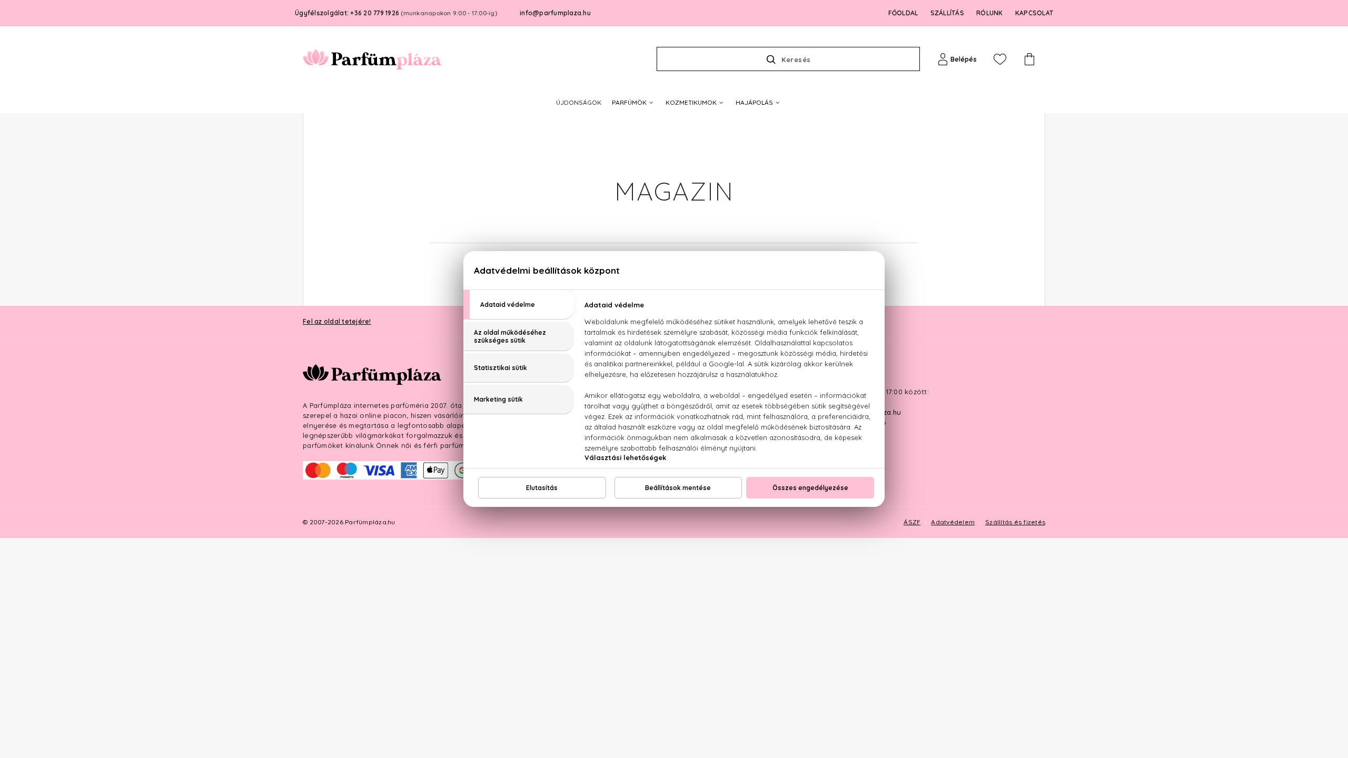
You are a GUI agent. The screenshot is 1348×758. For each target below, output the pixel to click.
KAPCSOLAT (1034, 13)
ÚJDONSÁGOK (578, 102)
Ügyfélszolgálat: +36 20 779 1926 (396, 13)
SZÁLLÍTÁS (947, 13)
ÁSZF (912, 522)
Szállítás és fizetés (1015, 522)
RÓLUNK (989, 13)
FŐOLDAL (903, 13)
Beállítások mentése (678, 488)
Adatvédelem (953, 522)
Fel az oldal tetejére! (337, 321)
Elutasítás (542, 488)
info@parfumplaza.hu (555, 13)
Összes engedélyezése (810, 488)
